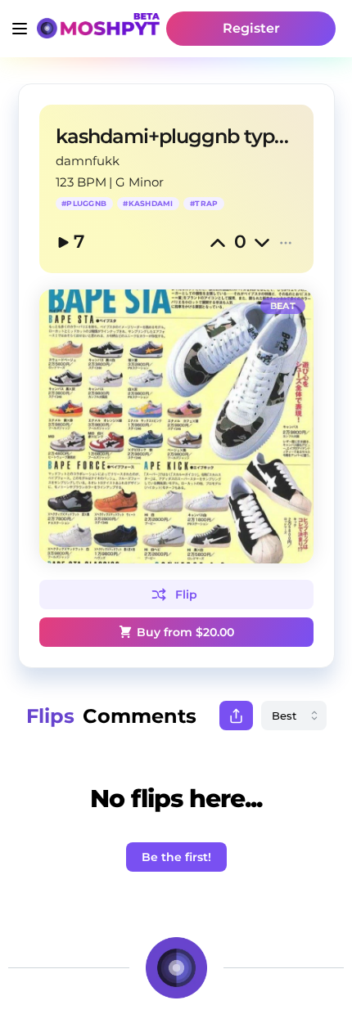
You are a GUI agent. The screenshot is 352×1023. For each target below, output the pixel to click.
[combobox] (294, 715)
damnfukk (88, 160)
